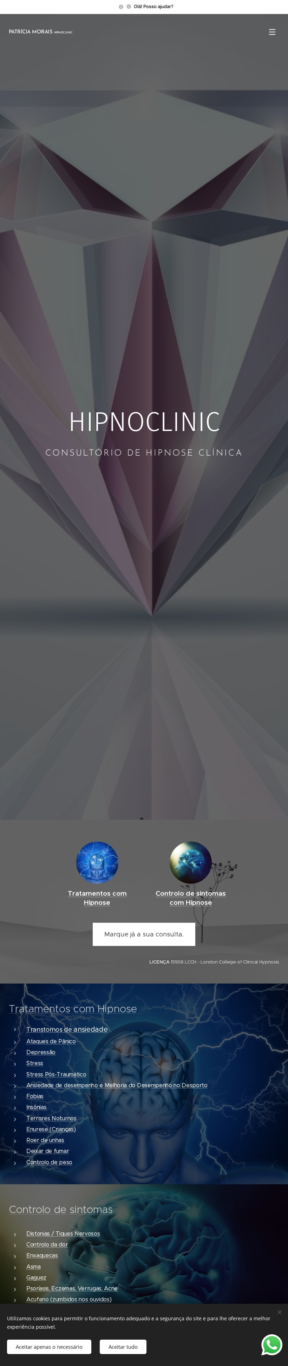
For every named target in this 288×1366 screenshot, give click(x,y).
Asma (33, 1266)
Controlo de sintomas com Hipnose (191, 898)
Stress (34, 1063)
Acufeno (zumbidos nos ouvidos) (68, 1299)
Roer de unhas (45, 1140)
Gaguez (36, 1277)
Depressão (40, 1052)
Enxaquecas (42, 1255)
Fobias (35, 1096)
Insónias (36, 1107)
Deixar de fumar (47, 1151)
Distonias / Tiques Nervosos (63, 1233)
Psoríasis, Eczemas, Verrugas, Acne (72, 1288)
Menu (272, 32)
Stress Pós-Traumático (56, 1074)
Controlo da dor (47, 1244)
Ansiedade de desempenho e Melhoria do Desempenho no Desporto (117, 1085)
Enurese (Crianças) (51, 1129)
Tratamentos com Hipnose (97, 898)
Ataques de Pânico (51, 1041)
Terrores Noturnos (51, 1118)
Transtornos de (66, 1029)
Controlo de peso (49, 1162)
